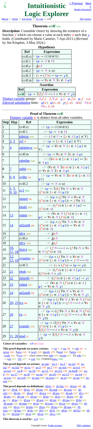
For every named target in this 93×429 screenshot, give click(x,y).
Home (15, 19)
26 (11, 314)
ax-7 (49, 367)
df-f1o (76, 410)
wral (60, 352)
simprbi (24, 278)
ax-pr (64, 377)
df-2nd (15, 414)
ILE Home (27, 19)
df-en (40, 414)
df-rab (69, 393)
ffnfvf (23, 250)
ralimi (23, 215)
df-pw (70, 396)
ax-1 (54, 364)
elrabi (23, 207)
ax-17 (14, 374)
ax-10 (32, 370)
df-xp (62, 403)
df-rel (75, 403)
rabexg (24, 136)
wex (19, 352)
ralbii (22, 169)
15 (11, 260)
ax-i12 (58, 370)
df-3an (60, 386)
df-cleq (68, 389)
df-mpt (23, 403)
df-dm (29, 407)
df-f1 (52, 410)
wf (9, 359)
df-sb (15, 389)
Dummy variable (21, 117)
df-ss (57, 396)
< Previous (76, 3)
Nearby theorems (82, 9)
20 (11, 303)
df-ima (67, 407)
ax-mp (45, 364)
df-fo (64, 410)
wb (77, 348)
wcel (34, 352)
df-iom (49, 403)
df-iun (66, 400)
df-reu (56, 393)
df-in (46, 396)
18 (16, 252)
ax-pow (50, 377)
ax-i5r (52, 374)
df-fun (17, 410)
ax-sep (35, 377)
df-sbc (7, 396)
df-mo (39, 389)
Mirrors (5, 19)
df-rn (42, 407)
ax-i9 (27, 374)
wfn (79, 355)
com (63, 355)
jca (21, 303)
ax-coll (21, 377)
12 (11, 256)
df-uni (39, 400)
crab (7, 355)
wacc (55, 359)
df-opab (8, 403)
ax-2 (62, 364)
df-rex (42, 393)
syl (21, 141)
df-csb (20, 396)
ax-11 (45, 370)
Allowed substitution (16, 102)
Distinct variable (14, 99)
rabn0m (24, 160)
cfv (20, 359)
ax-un (76, 377)
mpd (22, 336)
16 (11, 248)
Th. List (39, 19)
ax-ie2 (7, 370)
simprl (23, 199)
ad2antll (24, 225)
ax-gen (63, 367)
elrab (22, 271)
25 (16, 303)
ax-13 (65, 374)
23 (11, 284)
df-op (27, 400)
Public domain (55, 425)
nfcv (22, 233)
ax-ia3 (15, 367)
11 (11, 336)
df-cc (53, 414)
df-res (54, 407)
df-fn (30, 410)
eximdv (24, 326)
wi (55, 348)
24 (11, 293)
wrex (73, 352)
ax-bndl (73, 370)
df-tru (73, 386)
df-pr (15, 400)
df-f (41, 410)
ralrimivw (25, 148)
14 (11, 225)
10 (15, 192)
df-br (79, 400)
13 (11, 215)
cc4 (36, 419)
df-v (81, 393)
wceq (6, 352)
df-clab (53, 389)
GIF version (85, 19)
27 (11, 326)
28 (16, 336)
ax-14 (78, 374)
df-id (36, 403)
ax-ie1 (76, 367)
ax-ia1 (72, 364)
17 (11, 252)
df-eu (27, 389)
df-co (17, 407)
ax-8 (19, 370)
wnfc (47, 352)
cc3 (21, 190)
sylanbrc (25, 258)
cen (33, 359)
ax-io (27, 367)
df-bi (48, 386)
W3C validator (84, 425)
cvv (20, 355)
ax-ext (7, 377)
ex (20, 314)
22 (11, 278)
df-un (33, 396)
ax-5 (38, 367)
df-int (53, 400)
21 (11, 271)
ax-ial (39, 374)
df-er (28, 414)
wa (64, 348)
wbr (51, 355)
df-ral (30, 393)
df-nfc (17, 393)
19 (16, 260)
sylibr (23, 177)
